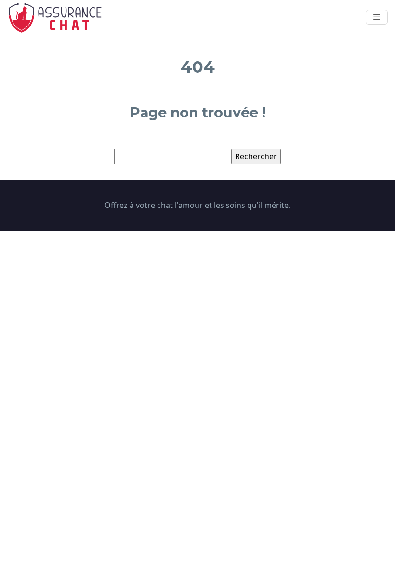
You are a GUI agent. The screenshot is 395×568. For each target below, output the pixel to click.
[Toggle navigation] (377, 17)
